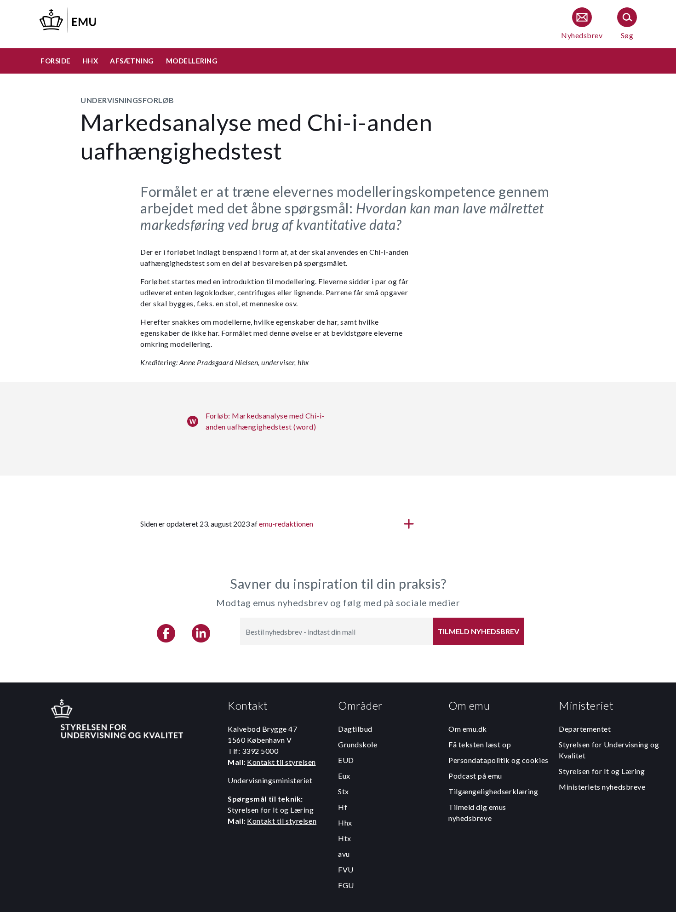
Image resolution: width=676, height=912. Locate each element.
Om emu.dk (467, 728)
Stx (343, 791)
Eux (344, 775)
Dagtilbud (355, 728)
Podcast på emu (475, 775)
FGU (346, 885)
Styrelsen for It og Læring (602, 771)
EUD (346, 760)
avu (344, 853)
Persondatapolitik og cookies (498, 760)
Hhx (345, 822)
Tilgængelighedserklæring (493, 791)
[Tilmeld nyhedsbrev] (581, 24)
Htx (344, 838)
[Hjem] (68, 18)
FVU (346, 869)
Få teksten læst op (479, 744)
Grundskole (358, 744)
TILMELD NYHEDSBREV (478, 631)
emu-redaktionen (286, 523)
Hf (342, 807)
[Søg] (627, 24)
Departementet (585, 728)
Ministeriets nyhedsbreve (602, 786)
